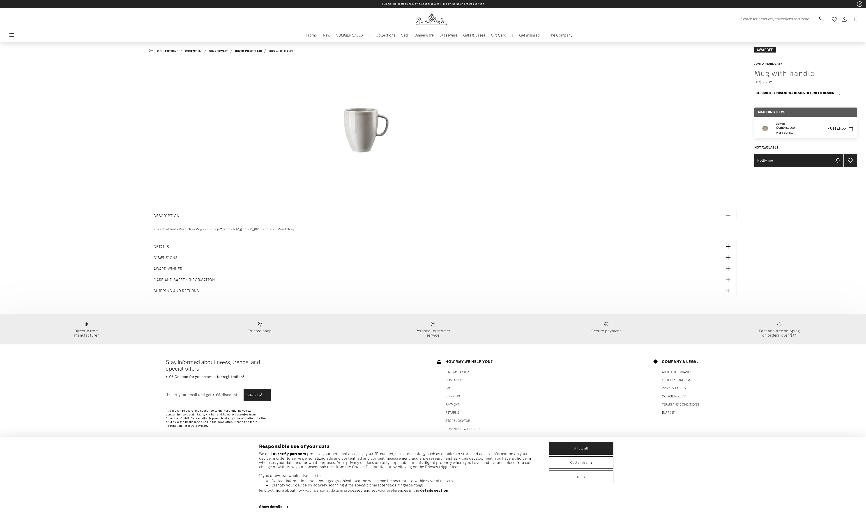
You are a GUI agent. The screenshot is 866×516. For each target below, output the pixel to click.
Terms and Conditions (680, 404)
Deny (581, 477)
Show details (270, 506)
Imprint (668, 412)
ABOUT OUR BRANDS (677, 372)
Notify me (765, 160)
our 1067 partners (289, 453)
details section (434, 490)
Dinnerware (218, 51)
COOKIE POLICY (674, 396)
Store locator (457, 420)
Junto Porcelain (248, 51)
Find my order (457, 372)
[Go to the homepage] (431, 19)
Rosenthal (194, 51)
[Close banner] (859, 4)
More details (784, 133)
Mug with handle (282, 51)
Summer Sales (391, 3)
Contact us (454, 380)
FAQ (448, 388)
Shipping (452, 396)
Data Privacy (199, 426)
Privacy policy (674, 388)
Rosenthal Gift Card (462, 429)
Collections (168, 51)
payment (452, 404)
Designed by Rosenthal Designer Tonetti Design (796, 93)
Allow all (581, 448)
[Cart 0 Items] (855, 19)
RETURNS (452, 412)
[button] (385, 36)
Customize (578, 462)
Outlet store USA (676, 380)
